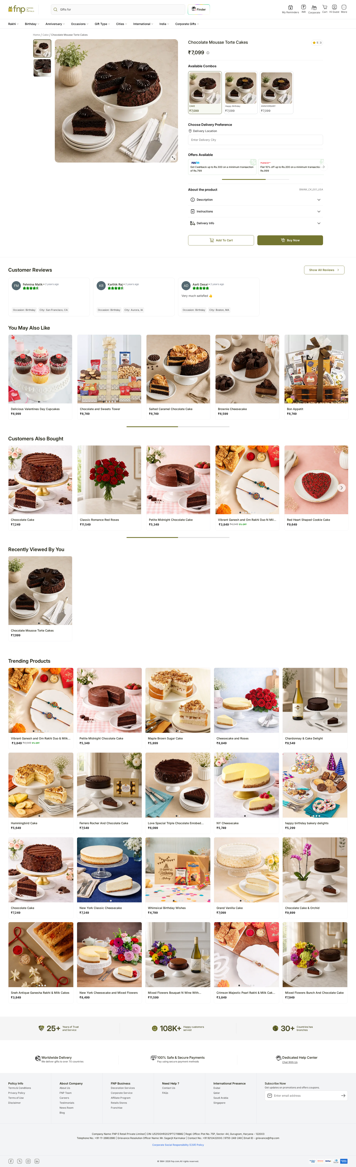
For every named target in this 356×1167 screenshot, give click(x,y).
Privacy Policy (16, 1092)
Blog (62, 1112)
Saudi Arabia (220, 1097)
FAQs (165, 1092)
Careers (64, 1097)
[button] (13, 24)
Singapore (219, 1102)
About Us (65, 1087)
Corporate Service (121, 1092)
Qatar (216, 1092)
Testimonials (67, 1102)
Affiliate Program (121, 1097)
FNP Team (66, 1092)
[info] (208, 53)
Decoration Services (123, 1087)
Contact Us (168, 1087)
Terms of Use (16, 1097)
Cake (46, 35)
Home (37, 35)
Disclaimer (14, 1102)
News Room (67, 1107)
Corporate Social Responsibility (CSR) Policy (178, 1144)
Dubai (216, 1087)
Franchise (116, 1107)
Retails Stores (119, 1102)
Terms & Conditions (19, 1087)
